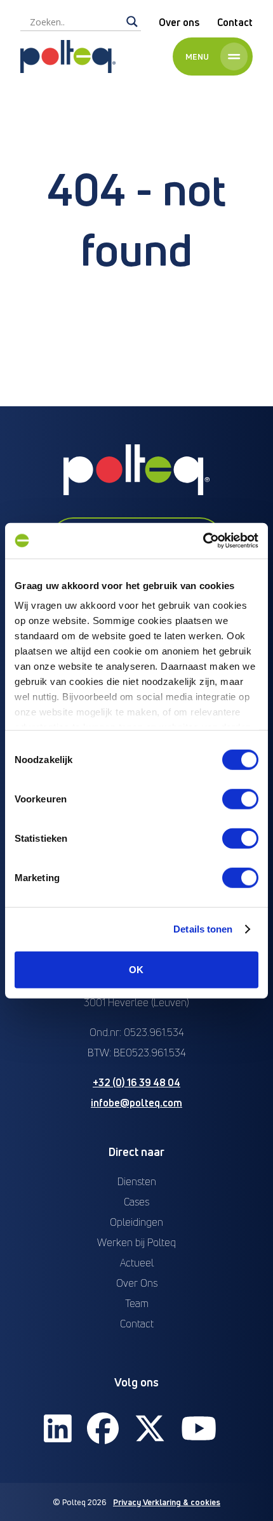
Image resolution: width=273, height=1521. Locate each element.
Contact (235, 22)
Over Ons (136, 1283)
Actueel (137, 1263)
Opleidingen (136, 1222)
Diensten (136, 1181)
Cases (136, 1202)
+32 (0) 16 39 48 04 (136, 1082)
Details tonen (202, 929)
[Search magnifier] (132, 21)
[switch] (240, 798)
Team (137, 1303)
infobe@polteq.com (136, 1103)
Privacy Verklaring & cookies (166, 1502)
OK (136, 969)
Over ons (179, 22)
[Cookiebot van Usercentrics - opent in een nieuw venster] (202, 541)
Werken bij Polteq (136, 1242)
